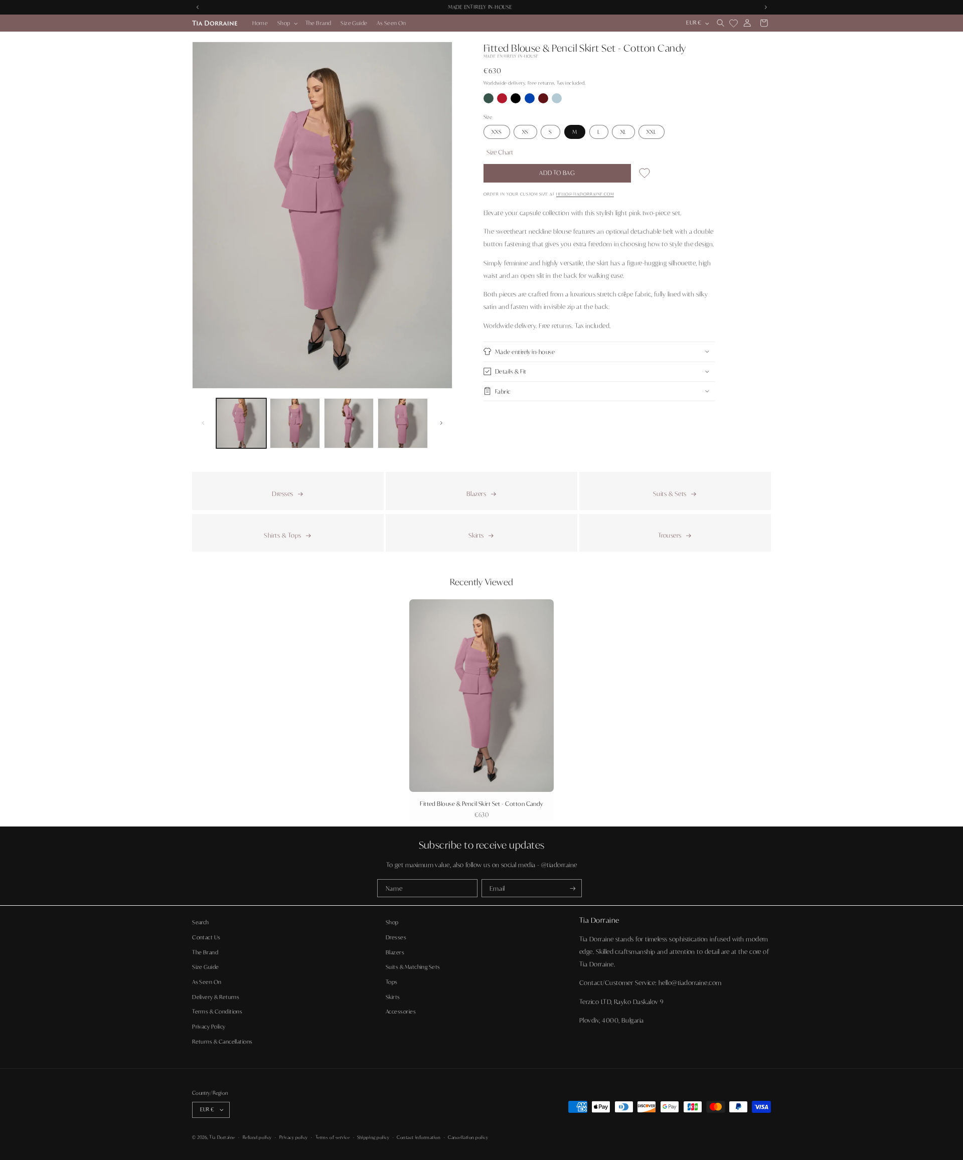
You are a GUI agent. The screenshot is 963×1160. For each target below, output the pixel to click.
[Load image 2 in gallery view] (295, 423)
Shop (392, 922)
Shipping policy (373, 1137)
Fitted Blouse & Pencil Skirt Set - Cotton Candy (481, 803)
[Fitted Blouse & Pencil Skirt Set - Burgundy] (544, 101)
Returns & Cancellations (222, 1041)
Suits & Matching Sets (413, 966)
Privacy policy (293, 1137)
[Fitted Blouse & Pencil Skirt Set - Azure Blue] (530, 101)
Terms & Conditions (217, 1011)
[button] (287, 23)
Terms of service (332, 1137)
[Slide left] (203, 423)
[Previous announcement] (198, 7)
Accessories (401, 1011)
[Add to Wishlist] (644, 175)
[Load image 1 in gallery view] (241, 423)
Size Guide (205, 966)
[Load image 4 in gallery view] (403, 423)
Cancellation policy (468, 1137)
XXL (651, 131)
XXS (497, 131)
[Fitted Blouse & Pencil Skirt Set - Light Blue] (557, 101)
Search (200, 922)
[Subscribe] (572, 888)
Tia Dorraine (222, 1137)
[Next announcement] (765, 7)
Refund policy (257, 1137)
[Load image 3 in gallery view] (349, 423)
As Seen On (207, 981)
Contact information (418, 1137)
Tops (392, 981)
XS (525, 131)
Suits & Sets (670, 493)
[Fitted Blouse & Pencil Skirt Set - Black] (516, 101)
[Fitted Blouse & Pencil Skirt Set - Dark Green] (489, 101)
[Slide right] (441, 423)
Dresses (282, 493)
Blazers (476, 493)
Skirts (476, 535)
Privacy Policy (208, 1026)
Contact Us (206, 936)
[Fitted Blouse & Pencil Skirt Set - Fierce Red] (503, 101)
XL (623, 131)
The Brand (205, 951)
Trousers (670, 535)
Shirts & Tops (282, 535)
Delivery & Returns (215, 996)
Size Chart (500, 151)
